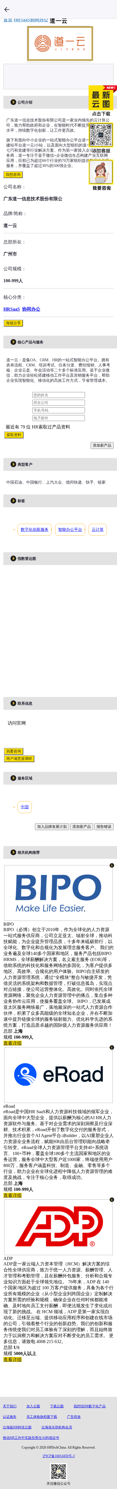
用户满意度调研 (19, 758)
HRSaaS (11, 309)
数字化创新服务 (35, 529)
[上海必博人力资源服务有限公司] (58, 917)
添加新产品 (102, 445)
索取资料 (14, 435)
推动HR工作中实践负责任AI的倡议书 (31, 1438)
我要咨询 (13, 751)
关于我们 (9, 1406)
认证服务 (9, 1417)
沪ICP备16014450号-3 (59, 1456)
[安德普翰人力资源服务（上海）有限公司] (58, 1252)
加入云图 (33, 1406)
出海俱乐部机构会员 (56, 1427)
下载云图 (57, 1406)
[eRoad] (58, 1100)
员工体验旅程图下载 (41, 1417)
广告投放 (74, 1417)
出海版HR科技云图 (17, 1427)
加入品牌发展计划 (52, 826)
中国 (25, 807)
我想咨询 (13, 174)
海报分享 (13, 323)
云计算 (98, 529)
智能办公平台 (70, 529)
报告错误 (104, 826)
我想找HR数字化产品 (90, 1406)
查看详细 (12, 1043)
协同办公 (31, 309)
